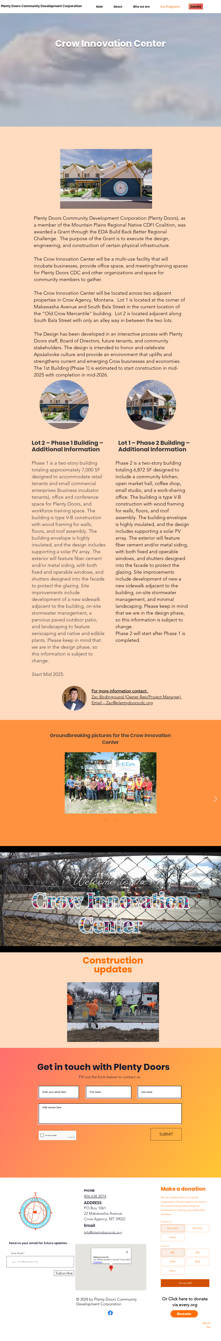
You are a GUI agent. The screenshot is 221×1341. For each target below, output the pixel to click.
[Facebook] (110, 1313)
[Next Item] (215, 799)
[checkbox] (106, 819)
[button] (106, 179)
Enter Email (17, 1253)
